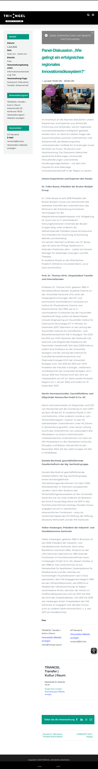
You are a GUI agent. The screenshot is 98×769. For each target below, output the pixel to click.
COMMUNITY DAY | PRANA (84, 735)
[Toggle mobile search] (88, 15)
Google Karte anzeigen (53, 689)
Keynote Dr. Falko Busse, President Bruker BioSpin (53, 735)
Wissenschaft (22, 85)
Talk (14, 75)
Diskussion (23, 82)
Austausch (12, 82)
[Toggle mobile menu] (93, 15)
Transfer (11, 85)
